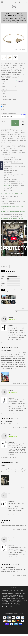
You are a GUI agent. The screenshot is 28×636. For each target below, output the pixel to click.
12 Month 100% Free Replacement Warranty (13, 211)
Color (2, 83)
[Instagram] (11, 606)
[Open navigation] (2, 2)
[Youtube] (6, 606)
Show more (13, 580)
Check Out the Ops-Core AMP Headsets (11, 193)
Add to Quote (23, 123)
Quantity (3, 121)
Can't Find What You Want (17, 590)
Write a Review (4, 266)
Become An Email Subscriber (17, 605)
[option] (3, 57)
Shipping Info (4, 590)
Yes (3, 109)
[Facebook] (2, 606)
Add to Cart (15, 122)
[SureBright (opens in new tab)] (24, 113)
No (3, 106)
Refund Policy (20, 598)
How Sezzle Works (6, 600)
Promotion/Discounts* (7, 593)
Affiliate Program (10, 601)
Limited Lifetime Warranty (8, 598)
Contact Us (7, 185)
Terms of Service (16, 600)
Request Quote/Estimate (7, 592)
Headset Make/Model (6, 96)
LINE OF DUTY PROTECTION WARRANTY (12, 597)
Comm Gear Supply (18, 613)
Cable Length (4, 89)
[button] (14, 81)
